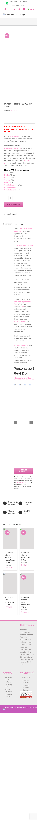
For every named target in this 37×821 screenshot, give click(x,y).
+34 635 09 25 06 (24, 2)
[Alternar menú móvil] (33, 15)
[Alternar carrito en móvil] (29, 15)
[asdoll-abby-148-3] (18, 64)
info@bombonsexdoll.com (18, 5)
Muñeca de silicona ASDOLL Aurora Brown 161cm (10, 557)
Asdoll (14, 214)
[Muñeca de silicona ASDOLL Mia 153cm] (10, 583)
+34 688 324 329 (13, 2)
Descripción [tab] (7, 224)
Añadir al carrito (13, 204)
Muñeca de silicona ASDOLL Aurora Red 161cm (25, 602)
